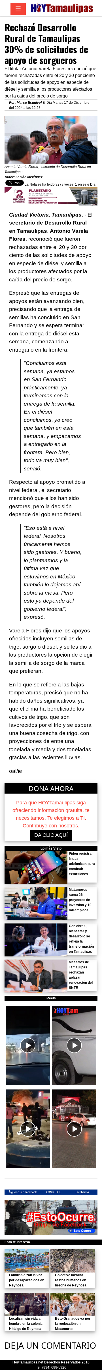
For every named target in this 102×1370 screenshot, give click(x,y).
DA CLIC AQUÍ (51, 835)
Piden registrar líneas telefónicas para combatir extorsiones (82, 864)
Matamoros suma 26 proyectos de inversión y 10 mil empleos (80, 900)
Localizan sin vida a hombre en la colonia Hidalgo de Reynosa (25, 1324)
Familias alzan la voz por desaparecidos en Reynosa (26, 1280)
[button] (28, 1045)
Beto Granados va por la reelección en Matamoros (72, 1324)
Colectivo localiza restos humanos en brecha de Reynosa (70, 1280)
